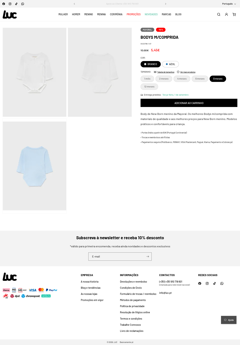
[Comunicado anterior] (74, 4)
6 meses (201, 79)
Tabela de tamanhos (165, 72)
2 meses (165, 79)
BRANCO (152, 64)
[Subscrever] (147, 256)
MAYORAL (147, 29)
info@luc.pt (165, 292)
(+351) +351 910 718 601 (170, 281)
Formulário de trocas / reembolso (138, 293)
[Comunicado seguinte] (166, 4)
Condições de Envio (131, 287)
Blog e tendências (90, 287)
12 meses (151, 87)
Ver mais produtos (187, 72)
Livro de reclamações (131, 330)
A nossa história (89, 281)
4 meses (183, 79)
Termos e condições (131, 318)
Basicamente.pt (126, 342)
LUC (115, 342)
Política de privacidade (132, 306)
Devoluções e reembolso (133, 281)
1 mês (149, 79)
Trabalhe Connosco (130, 324)
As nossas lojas (89, 293)
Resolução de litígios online (135, 312)
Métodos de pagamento (133, 300)
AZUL (172, 64)
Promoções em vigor (92, 300)
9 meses (217, 78)
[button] (63, 14)
